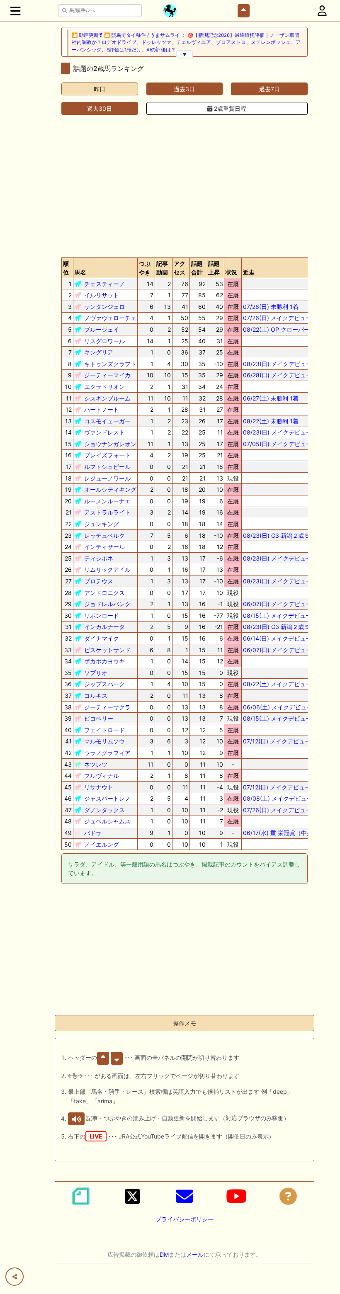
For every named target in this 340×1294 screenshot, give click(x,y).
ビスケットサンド (107, 649)
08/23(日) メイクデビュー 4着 (283, 581)
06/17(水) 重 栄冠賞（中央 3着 (283, 832)
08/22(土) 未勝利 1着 (271, 421)
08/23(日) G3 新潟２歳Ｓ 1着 (281, 535)
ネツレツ (95, 764)
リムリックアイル (107, 569)
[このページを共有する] (14, 1276)
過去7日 (269, 88)
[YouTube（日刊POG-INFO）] (236, 1196)
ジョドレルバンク (107, 603)
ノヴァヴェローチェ (110, 317)
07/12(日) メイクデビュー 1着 (282, 741)
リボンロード (101, 615)
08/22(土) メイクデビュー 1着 (282, 683)
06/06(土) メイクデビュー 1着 (283, 707)
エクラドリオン (104, 386)
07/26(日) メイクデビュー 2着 (282, 809)
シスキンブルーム (107, 398)
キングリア (98, 352)
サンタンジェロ (104, 306)
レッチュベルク (104, 535)
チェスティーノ (104, 283)
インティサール (104, 546)
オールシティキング (110, 489)
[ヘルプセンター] (288, 1196)
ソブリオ (95, 672)
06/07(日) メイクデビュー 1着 (282, 603)
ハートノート (101, 409)
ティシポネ (98, 558)
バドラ (93, 832)
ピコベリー (98, 718)
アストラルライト (107, 512)
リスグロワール (104, 341)
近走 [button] (249, 272)
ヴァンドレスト (104, 432)
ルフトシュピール (107, 466)
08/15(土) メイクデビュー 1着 (282, 718)
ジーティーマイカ (107, 375)
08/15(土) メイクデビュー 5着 (283, 615)
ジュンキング (101, 523)
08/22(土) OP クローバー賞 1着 (284, 329)
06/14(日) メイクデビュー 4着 (283, 638)
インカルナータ (104, 626)
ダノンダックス (104, 809)
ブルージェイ (101, 329)
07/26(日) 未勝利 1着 (271, 306)
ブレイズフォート (107, 455)
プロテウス (98, 581)
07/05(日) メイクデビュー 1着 (282, 443)
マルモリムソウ (104, 741)
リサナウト (98, 787)
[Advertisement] (184, 186)
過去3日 (184, 88)
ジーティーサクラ (107, 707)
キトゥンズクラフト (110, 363)
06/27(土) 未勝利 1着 (271, 398)
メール (195, 1254)
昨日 (99, 88)
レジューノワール (107, 478)
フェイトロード (104, 729)
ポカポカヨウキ (104, 661)
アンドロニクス (104, 592)
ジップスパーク (104, 683)
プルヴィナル (101, 775)
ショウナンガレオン (110, 443)
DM (164, 1254)
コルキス (95, 695)
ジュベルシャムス (107, 821)
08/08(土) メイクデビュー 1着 (283, 798)
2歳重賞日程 (229, 108)
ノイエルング (101, 844)
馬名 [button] (80, 272)
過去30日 (99, 108)
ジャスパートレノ (107, 798)
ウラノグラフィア (107, 752)
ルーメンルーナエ (107, 501)
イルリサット (101, 295)
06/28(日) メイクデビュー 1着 (282, 375)
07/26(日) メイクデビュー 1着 (282, 317)
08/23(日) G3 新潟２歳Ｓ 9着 (282, 626)
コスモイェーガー (107, 421)
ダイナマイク (101, 638)
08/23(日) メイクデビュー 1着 (282, 363)
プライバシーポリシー (184, 1219)
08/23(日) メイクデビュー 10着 (284, 558)
